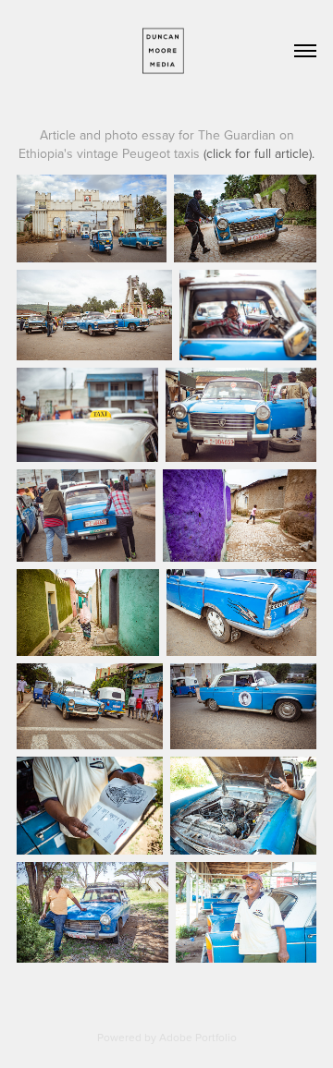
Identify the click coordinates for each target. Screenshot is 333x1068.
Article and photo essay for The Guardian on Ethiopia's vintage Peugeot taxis (166, 144)
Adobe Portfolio (198, 1037)
